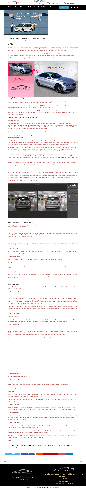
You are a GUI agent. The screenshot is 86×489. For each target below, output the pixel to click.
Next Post (79, 461)
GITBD (50, 487)
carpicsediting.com (39, 487)
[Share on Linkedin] (69, 454)
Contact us (11, 8)
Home (9, 6)
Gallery (22, 6)
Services (16, 6)
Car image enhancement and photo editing (14, 40)
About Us (43, 6)
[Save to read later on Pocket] (62, 454)
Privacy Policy (56, 487)
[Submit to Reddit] (39, 454)
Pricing (29, 6)
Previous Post (8, 461)
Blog (49, 6)
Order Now (36, 6)
